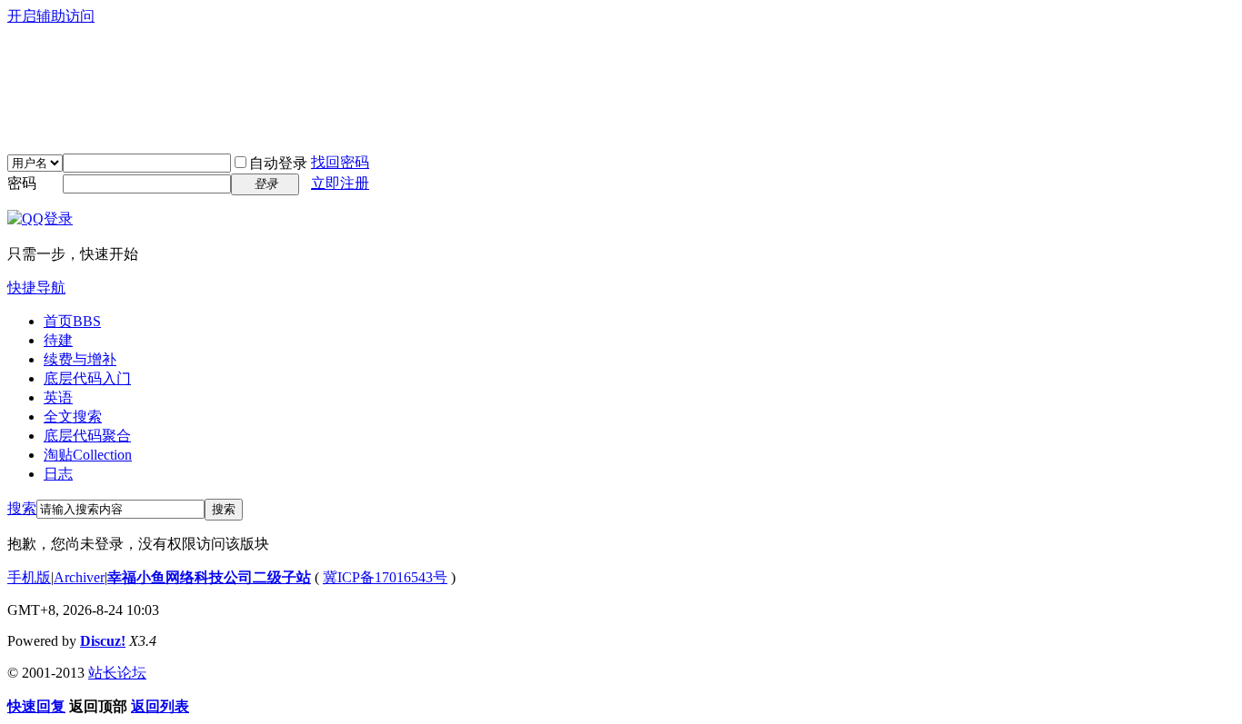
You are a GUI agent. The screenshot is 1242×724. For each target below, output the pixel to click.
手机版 (29, 577)
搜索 (21, 508)
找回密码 (340, 162)
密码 (21, 183)
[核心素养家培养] (125, 128)
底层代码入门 (87, 378)
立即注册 (340, 183)
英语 (58, 397)
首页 (72, 321)
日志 (58, 473)
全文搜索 (73, 416)
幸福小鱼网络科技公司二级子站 (209, 577)
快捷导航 (36, 287)
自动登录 (278, 163)
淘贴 (88, 454)
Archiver (79, 577)
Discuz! (102, 641)
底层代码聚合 (87, 435)
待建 (58, 340)
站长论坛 (117, 672)
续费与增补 (80, 359)
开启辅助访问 (51, 16)
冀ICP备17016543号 (385, 577)
